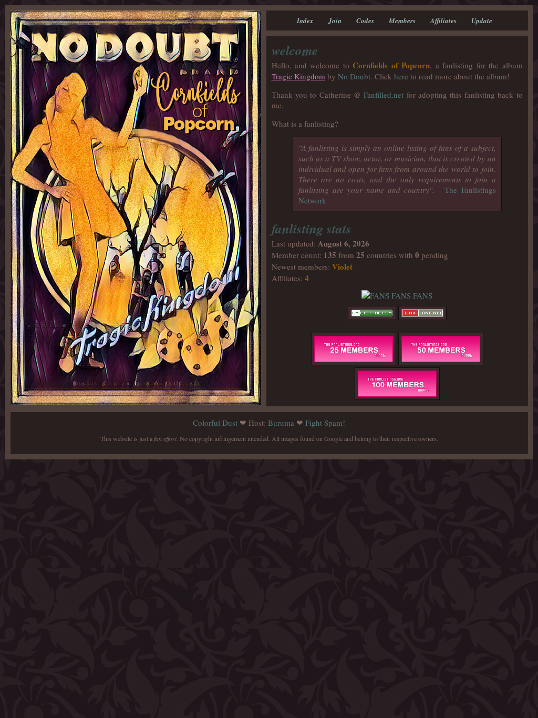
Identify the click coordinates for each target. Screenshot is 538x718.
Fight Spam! (325, 422)
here (401, 76)
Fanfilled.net (384, 94)
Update (481, 20)
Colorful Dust (215, 422)
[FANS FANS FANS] (396, 295)
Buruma (281, 422)
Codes (365, 20)
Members (402, 20)
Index (305, 20)
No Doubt (354, 76)
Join (335, 20)
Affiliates (443, 20)
